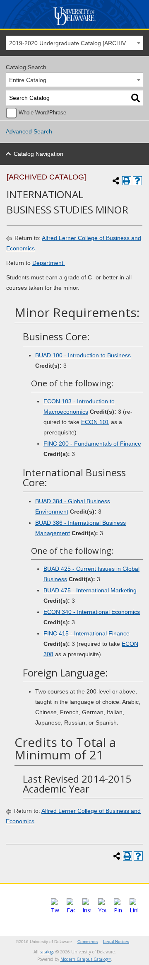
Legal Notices (116, 941)
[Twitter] (55, 910)
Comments (87, 941)
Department (48, 262)
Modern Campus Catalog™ (85, 959)
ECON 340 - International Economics (91, 612)
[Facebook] (71, 910)
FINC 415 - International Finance (86, 633)
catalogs (47, 952)
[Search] (135, 98)
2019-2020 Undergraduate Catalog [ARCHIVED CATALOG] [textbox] (76, 43)
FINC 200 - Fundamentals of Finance (92, 443)
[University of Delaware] (75, 25)
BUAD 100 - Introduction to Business (83, 355)
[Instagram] (86, 910)
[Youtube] (102, 910)
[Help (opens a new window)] (137, 180)
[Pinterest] (118, 910)
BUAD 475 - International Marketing (90, 590)
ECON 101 (95, 422)
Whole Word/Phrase (42, 113)
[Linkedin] (134, 910)
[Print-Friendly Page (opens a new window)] (126, 180)
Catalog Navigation (38, 153)
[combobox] (74, 43)
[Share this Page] (115, 180)
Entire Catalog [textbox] (27, 80)
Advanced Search (29, 131)
